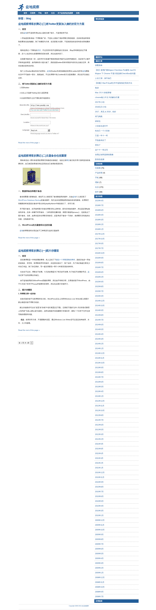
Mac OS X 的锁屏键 (103, 92)
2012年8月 (99, 415)
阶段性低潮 (99, 159)
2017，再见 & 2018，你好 (105, 112)
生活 (53, 13)
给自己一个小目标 (102, 131)
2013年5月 (99, 387)
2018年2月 (99, 224)
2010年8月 (99, 487)
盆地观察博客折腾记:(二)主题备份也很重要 (42, 155)
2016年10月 (100, 253)
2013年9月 (99, 367)
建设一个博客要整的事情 (65, 260)
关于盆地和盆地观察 (65, 13)
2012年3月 (99, 434)
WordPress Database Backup (29, 200)
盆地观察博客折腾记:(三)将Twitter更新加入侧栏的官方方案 (51, 23)
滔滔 (39, 50)
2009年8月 (99, 539)
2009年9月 (99, 534)
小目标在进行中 (101, 126)
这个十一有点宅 (101, 150)
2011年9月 (99, 444)
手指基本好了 (100, 140)
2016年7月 (99, 267)
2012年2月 (99, 439)
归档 (77, 13)
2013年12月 (100, 353)
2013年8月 (99, 372)
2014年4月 (99, 334)
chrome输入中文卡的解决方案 (107, 97)
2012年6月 (99, 425)
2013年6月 (99, 382)
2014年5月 (99, 329)
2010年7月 (99, 491)
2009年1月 (99, 573)
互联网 (32, 13)
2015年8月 (99, 286)
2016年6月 (99, 272)
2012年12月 (100, 401)
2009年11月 (99, 525)
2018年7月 (99, 205)
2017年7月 (99, 248)
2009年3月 (99, 563)
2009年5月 (99, 554)
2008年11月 (99, 582)
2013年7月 (99, 377)
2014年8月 (99, 315)
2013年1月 (99, 396)
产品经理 (98, 173)
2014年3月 (99, 339)
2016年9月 (99, 258)
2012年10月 (100, 410)
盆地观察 (32, 7)
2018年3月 (99, 220)
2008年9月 (99, 592)
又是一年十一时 (101, 135)
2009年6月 (99, 549)
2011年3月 (99, 458)
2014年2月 (99, 344)
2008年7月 (99, 596)
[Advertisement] (114, 38)
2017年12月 (100, 234)
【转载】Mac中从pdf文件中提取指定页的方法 (113, 83)
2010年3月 (99, 511)
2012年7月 (99, 420)
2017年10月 (100, 239)
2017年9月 (99, 243)
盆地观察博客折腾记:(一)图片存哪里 (38, 250)
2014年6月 (99, 325)
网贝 (68, 160)
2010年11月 (99, 477)
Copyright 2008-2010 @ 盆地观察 (79, 606)
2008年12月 (100, 577)
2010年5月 (99, 501)
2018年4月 (99, 215)
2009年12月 (100, 520)
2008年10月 (100, 587)
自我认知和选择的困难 (104, 155)
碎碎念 (98, 121)
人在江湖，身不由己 (103, 78)
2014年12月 (100, 301)
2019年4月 (99, 201)
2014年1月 (99, 348)
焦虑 (97, 88)
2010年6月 (99, 496)
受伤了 (98, 145)
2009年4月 (99, 558)
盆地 (25, 33)
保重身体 (98, 65)
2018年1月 (99, 229)
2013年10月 (100, 363)
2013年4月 (99, 391)
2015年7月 (99, 291)
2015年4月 (99, 296)
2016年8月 (99, 263)
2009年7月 (99, 544)
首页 (25, 13)
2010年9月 (99, 482)
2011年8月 (99, 449)
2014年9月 (99, 310)
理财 (97, 182)
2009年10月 (100, 530)
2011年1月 (99, 468)
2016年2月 (99, 277)
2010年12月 (100, 472)
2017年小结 (99, 102)
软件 (46, 13)
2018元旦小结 (100, 107)
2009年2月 (99, 568)
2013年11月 (99, 358)
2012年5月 (99, 429)
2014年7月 (99, 320)
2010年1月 (99, 515)
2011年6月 (99, 453)
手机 (40, 13)
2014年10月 (100, 305)
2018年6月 (99, 210)
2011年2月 (99, 463)
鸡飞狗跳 (98, 116)
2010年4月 (99, 506)
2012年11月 (99, 406)
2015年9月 (99, 282)
